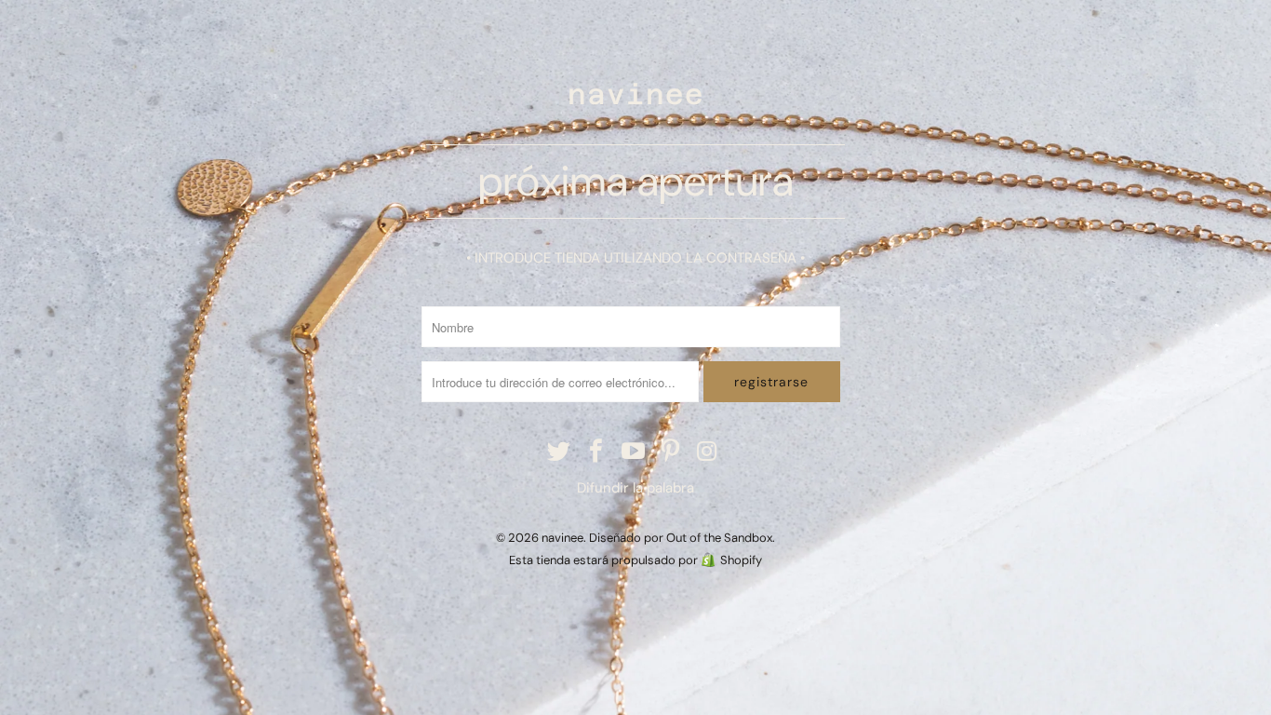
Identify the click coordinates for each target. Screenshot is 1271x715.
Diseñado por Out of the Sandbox (680, 538)
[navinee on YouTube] (633, 453)
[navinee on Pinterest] (671, 453)
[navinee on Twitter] (560, 453)
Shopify (741, 560)
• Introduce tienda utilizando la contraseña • (635, 258)
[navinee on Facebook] (596, 453)
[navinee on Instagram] (708, 453)
